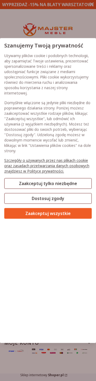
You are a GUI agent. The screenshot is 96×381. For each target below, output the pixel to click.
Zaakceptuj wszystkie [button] (48, 213)
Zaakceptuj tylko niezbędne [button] (48, 183)
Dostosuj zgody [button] (48, 198)
